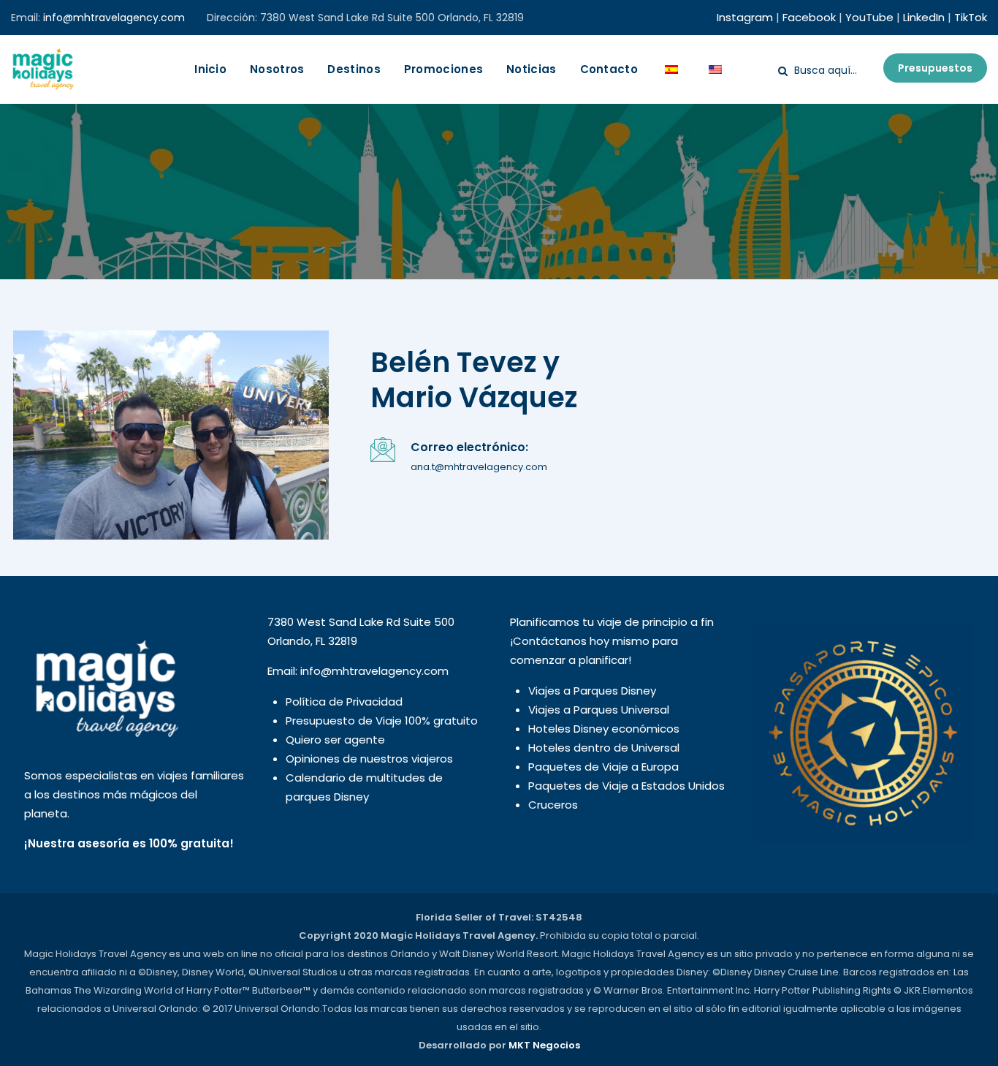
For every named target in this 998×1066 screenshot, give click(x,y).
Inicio (210, 69)
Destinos (353, 69)
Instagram (745, 17)
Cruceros (553, 804)
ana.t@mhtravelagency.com (479, 467)
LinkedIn (924, 17)
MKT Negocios (544, 1045)
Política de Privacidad (344, 701)
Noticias (531, 69)
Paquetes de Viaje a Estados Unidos (626, 785)
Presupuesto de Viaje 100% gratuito (382, 720)
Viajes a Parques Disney (592, 690)
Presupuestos (935, 68)
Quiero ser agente (335, 739)
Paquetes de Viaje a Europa (603, 766)
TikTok (970, 17)
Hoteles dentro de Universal (603, 747)
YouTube (869, 17)
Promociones (443, 69)
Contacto (609, 69)
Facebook (809, 17)
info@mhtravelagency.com (114, 17)
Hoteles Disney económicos (603, 728)
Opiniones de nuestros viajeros (369, 758)
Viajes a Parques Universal (598, 709)
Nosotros (277, 69)
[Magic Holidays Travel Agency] (43, 69)
